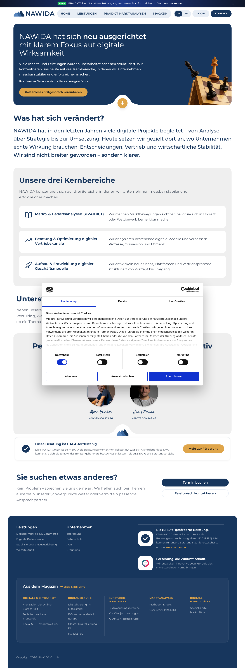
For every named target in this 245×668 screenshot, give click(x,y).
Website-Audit (25, 550)
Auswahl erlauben (122, 376)
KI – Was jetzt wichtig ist (124, 613)
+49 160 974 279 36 (101, 418)
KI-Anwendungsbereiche (124, 608)
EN (186, 13)
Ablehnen (71, 376)
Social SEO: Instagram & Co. (40, 624)
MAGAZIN (160, 13)
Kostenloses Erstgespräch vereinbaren (53, 92)
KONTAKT (221, 13)
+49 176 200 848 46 (144, 418)
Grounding (73, 550)
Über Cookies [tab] (176, 301)
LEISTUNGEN (87, 13)
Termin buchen (195, 483)
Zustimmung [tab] (69, 301)
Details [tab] (122, 301)
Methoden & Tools (160, 604)
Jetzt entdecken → (169, 3)
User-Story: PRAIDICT (162, 610)
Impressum (74, 533)
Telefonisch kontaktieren (195, 493)
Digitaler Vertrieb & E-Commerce (37, 533)
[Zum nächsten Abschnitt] (122, 103)
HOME (65, 13)
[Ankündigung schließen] (233, 3)
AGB (69, 544)
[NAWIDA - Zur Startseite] (34, 14)
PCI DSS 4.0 (75, 633)
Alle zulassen (174, 376)
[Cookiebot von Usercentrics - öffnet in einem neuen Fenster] (183, 289)
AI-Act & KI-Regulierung (124, 618)
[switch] (102, 362)
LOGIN (201, 13)
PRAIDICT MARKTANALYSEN (125, 13)
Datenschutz (75, 539)
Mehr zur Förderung (203, 448)
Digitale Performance (30, 539)
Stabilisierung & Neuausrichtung (36, 544)
